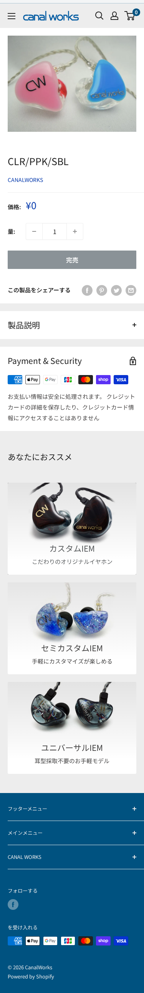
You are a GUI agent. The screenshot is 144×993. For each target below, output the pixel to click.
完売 (72, 259)
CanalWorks (25, 180)
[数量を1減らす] (34, 231)
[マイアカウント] (114, 15)
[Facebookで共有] (87, 290)
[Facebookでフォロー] (13, 904)
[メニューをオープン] (11, 16)
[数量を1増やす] (75, 231)
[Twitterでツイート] (116, 290)
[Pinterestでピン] (101, 290)
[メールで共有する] (131, 290)
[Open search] (99, 15)
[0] (130, 15)
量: (11, 231)
